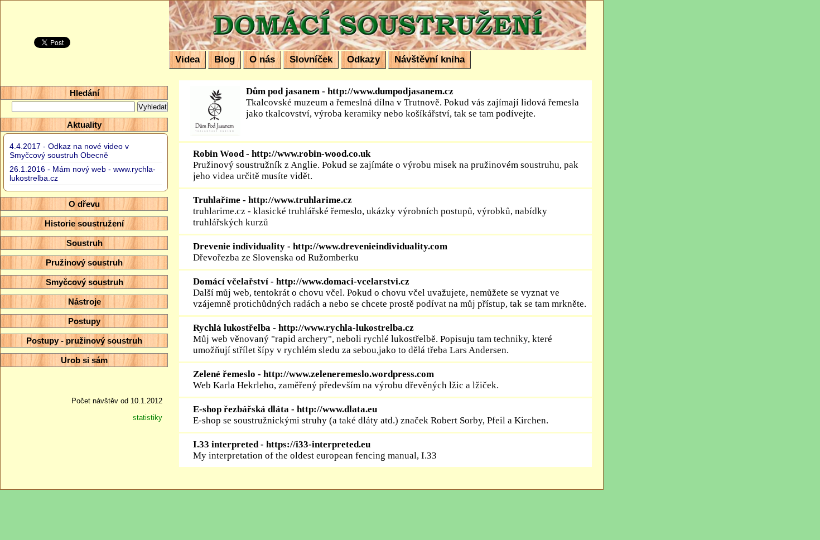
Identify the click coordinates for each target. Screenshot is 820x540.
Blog (224, 59)
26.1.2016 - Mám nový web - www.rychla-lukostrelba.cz (82, 173)
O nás (262, 59)
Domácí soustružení (244, 9)
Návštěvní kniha (429, 59)
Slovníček (311, 59)
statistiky (147, 417)
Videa (187, 59)
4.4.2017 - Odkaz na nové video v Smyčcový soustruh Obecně (69, 151)
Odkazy (363, 59)
